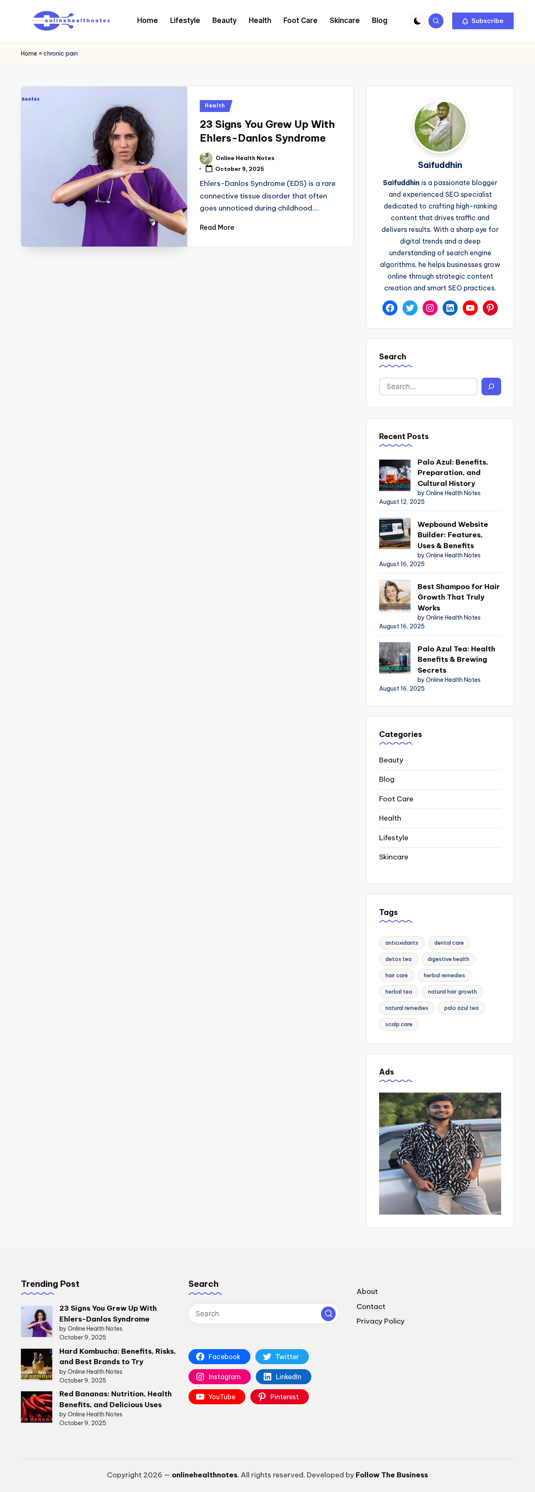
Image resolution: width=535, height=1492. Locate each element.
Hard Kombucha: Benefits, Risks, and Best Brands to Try (117, 1357)
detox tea (398, 959)
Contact (371, 1306)
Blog (387, 779)
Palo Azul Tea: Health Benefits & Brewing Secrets (456, 659)
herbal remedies (444, 975)
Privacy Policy (381, 1321)
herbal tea (398, 991)
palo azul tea (461, 1007)
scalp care (399, 1024)
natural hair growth (452, 991)
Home (29, 53)
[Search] (491, 386)
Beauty (391, 760)
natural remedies (406, 1007)
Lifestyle (393, 837)
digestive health (448, 959)
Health (215, 105)
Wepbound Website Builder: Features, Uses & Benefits (453, 535)
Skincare (393, 857)
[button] (483, 21)
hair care (396, 975)
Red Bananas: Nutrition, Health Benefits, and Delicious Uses (115, 1399)
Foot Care (396, 798)
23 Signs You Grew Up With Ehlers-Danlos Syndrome (108, 1314)
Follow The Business (392, 1474)
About (367, 1291)
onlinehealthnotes (204, 1474)
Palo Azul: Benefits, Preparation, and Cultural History (453, 473)
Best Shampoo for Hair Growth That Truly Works (459, 597)
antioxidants (401, 942)
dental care (449, 942)
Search (392, 356)
